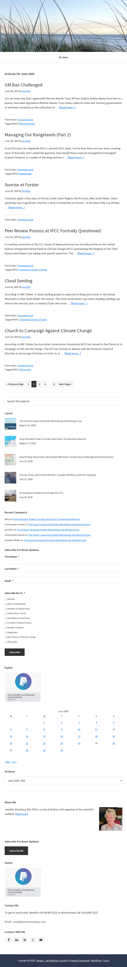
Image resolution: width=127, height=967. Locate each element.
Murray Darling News (16, 603)
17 (79, 736)
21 (27, 743)
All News (11, 599)
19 (113, 736)
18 (96, 736)
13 (11, 736)
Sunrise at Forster (22, 185)
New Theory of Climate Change (21, 637)
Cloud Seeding (18, 281)
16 (61, 736)
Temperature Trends (16, 613)
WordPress (96, 960)
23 (61, 743)
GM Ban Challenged (23, 85)
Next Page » (65, 384)
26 (113, 743)
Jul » (14, 761)
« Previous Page (15, 384)
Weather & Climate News (18, 608)
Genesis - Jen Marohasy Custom (51, 960)
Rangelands (25, 173)
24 (79, 743)
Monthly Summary (15, 627)
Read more (21, 814)
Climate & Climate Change (33, 269)
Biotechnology (27, 123)
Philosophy (25, 369)
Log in (106, 960)
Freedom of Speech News (19, 622)
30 (61, 750)
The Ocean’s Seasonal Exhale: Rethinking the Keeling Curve (50, 420)
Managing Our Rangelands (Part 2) (38, 135)
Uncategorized (25, 119)
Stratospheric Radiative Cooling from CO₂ (41, 492)
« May (7, 761)
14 (27, 736)
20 (11, 743)
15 (44, 736)
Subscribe (14, 652)
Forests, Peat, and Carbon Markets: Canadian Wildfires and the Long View (57, 474)
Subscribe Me (16, 850)
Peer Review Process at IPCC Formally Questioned (53, 231)
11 (96, 729)
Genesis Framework (80, 960)
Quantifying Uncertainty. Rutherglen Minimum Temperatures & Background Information (66, 456)
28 (27, 750)
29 (44, 750)
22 (44, 743)
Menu (65, 57)
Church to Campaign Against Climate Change (48, 330)
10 (79, 729)
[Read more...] (67, 107)
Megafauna (12, 632)
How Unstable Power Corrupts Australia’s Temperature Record (52, 438)
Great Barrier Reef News (18, 618)
